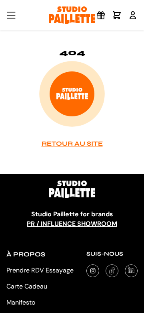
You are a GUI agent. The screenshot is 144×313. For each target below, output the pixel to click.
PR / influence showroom (72, 224)
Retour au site (72, 143)
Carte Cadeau (26, 286)
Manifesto (20, 302)
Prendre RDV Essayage (40, 270)
